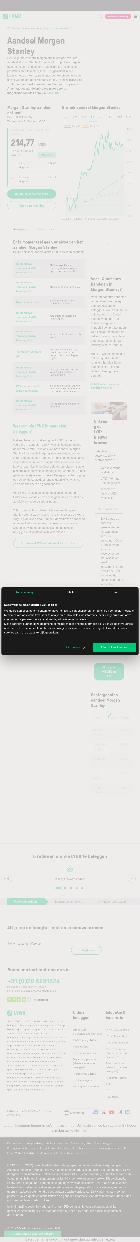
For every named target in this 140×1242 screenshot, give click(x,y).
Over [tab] (115, 592)
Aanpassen (72, 647)
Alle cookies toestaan (114, 647)
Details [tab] (70, 592)
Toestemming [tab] (24, 592)
